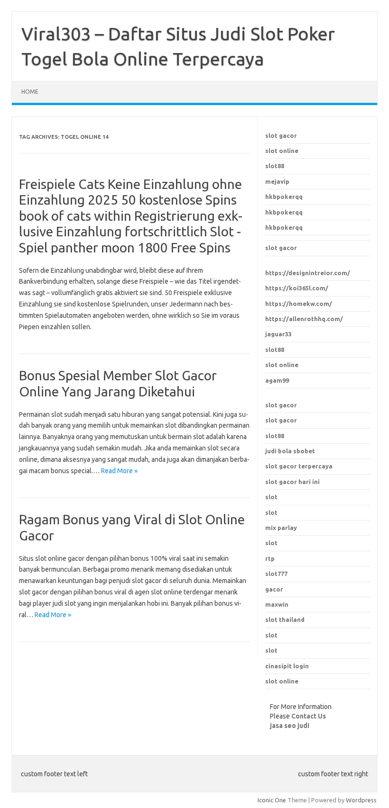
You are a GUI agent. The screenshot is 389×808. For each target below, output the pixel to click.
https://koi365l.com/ (296, 288)
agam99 (277, 380)
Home (29, 92)
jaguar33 (278, 334)
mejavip (277, 181)
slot (271, 635)
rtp (270, 558)
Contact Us (308, 716)
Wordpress (361, 800)
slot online (281, 150)
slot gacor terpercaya (299, 466)
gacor (274, 589)
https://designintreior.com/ (307, 272)
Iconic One (272, 800)
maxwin (276, 604)
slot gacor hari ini (292, 481)
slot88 (274, 165)
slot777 (276, 573)
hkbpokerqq (284, 196)
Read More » (119, 471)
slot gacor (281, 135)
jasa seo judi (289, 725)
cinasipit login (287, 666)
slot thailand (285, 619)
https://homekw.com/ (298, 303)
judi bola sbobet (290, 451)
